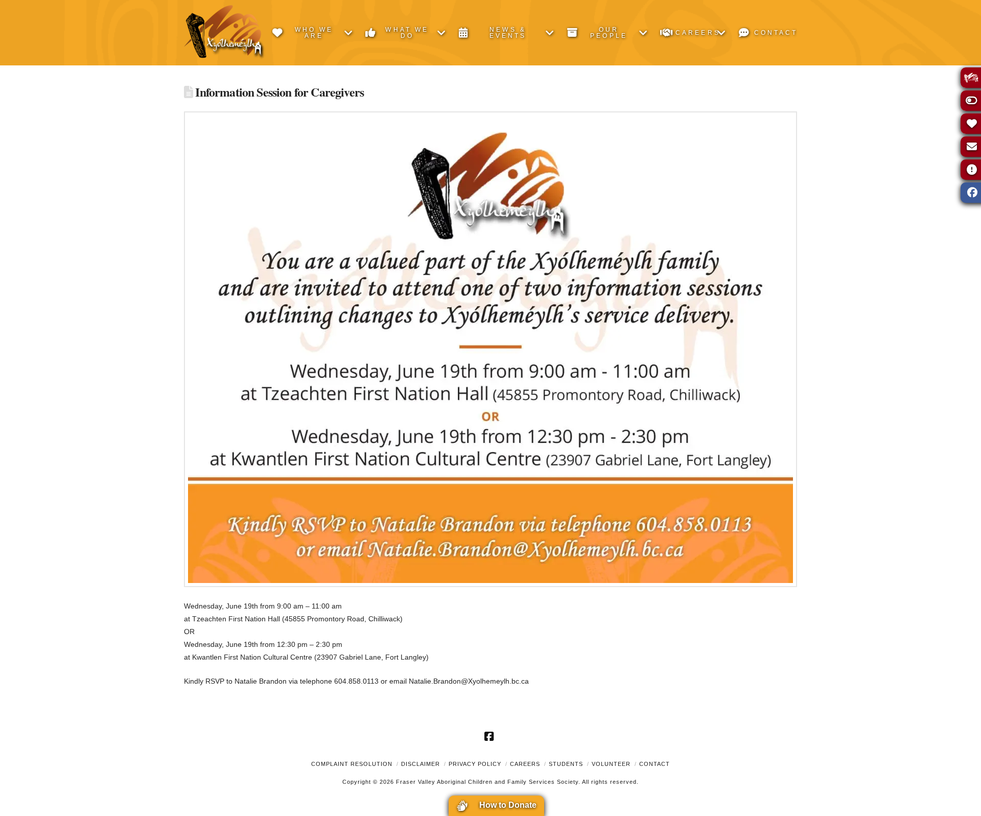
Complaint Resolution (351, 764)
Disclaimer (420, 764)
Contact (654, 764)
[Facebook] (490, 736)
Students (566, 764)
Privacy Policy (475, 764)
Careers (525, 764)
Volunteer (611, 764)
